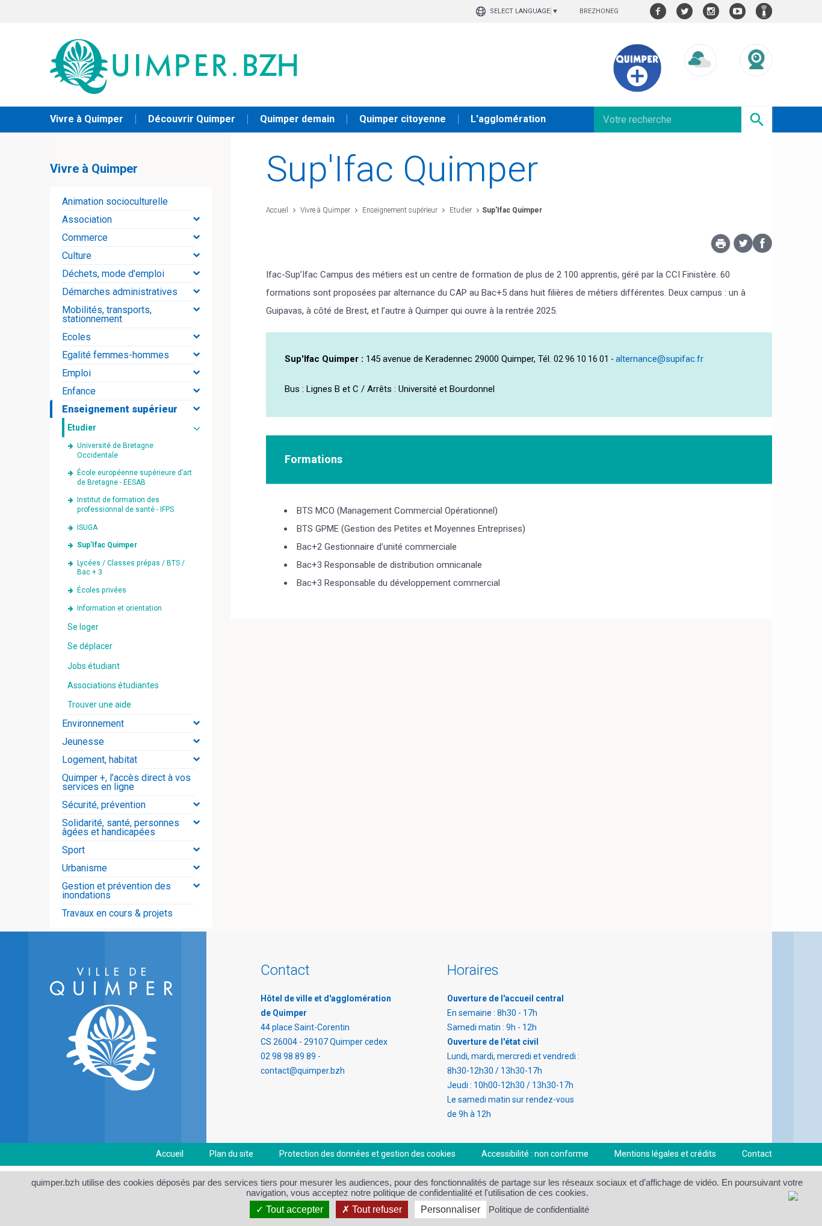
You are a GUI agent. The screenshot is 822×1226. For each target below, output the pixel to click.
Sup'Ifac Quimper (512, 210)
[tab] (131, 201)
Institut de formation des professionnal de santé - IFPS (125, 505)
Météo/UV (700, 87)
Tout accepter (293, 1209)
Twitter (684, 11)
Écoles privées (101, 590)
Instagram (711, 11)
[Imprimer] (721, 247)
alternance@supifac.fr (659, 358)
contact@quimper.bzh (303, 1070)
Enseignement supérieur (398, 210)
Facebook (658, 11)
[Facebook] (762, 249)
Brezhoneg (599, 11)
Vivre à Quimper (86, 119)
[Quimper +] (637, 89)
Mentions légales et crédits (665, 1154)
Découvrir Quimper (191, 119)
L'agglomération (508, 119)
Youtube (737, 11)
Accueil (277, 210)
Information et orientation (119, 608)
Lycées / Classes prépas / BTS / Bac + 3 (131, 568)
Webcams (756, 87)
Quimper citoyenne (402, 119)
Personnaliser (450, 1209)
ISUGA (87, 527)
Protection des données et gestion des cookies (367, 1154)
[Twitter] (743, 249)
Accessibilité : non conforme (535, 1154)
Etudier (460, 210)
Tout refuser (376, 1209)
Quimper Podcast (764, 11)
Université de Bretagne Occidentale (115, 450)
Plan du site (231, 1154)
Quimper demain (297, 119)
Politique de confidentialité (539, 1209)
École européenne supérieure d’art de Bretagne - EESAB (134, 477)
